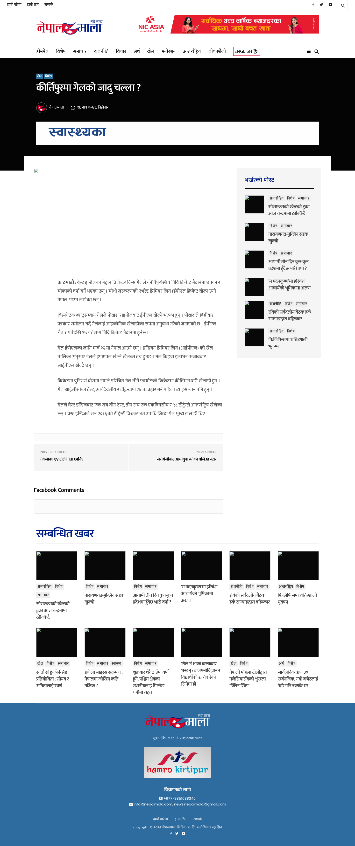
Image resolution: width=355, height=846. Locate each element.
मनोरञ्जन (169, 51)
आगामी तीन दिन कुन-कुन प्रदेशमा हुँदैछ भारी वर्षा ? (288, 265)
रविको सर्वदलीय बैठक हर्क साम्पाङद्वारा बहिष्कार (289, 315)
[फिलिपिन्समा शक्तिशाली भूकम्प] (254, 337)
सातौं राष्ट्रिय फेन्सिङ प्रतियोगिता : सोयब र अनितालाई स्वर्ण (52, 679)
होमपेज (42, 51)
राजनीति (101, 51)
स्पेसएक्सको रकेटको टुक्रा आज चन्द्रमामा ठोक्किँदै (288, 210)
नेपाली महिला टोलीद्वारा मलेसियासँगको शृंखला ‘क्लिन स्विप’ (248, 679)
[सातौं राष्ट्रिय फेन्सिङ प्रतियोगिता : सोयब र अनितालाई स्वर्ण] (56, 642)
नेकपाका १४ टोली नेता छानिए (61, 459)
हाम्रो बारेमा (14, 5)
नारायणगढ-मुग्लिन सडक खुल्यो (288, 237)
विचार (121, 51)
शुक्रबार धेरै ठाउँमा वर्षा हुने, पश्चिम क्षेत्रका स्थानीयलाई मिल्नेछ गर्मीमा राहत (151, 682)
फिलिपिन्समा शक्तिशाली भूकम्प (287, 343)
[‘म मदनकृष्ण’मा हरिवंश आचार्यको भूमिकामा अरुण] (254, 287)
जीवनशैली (217, 51)
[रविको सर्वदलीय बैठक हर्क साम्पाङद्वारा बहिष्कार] (254, 310)
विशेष (61, 51)
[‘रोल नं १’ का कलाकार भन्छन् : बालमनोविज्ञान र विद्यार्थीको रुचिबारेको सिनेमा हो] (201, 642)
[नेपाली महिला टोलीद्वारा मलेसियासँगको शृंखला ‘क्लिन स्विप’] (249, 642)
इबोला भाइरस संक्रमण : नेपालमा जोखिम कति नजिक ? (103, 679)
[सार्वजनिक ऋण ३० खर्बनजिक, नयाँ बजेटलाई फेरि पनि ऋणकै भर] (298, 642)
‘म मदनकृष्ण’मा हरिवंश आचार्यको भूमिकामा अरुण (289, 284)
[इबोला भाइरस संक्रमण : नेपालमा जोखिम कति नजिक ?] (105, 642)
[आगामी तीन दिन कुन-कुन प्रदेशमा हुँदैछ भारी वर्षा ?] (254, 259)
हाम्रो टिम (33, 5)
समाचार (80, 51)
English (243, 51)
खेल (150, 51)
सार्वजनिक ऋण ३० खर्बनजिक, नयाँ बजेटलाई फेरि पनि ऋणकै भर (298, 679)
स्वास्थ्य (116, 663)
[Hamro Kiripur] (177, 766)
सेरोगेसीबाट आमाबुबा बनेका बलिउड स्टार (186, 459)
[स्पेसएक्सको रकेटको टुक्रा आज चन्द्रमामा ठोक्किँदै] (254, 204)
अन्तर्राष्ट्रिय (192, 51)
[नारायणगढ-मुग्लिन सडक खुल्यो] (254, 232)
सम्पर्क (48, 5)
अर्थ (137, 51)
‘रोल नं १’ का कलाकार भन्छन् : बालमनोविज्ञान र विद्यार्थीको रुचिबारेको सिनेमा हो (200, 674)
